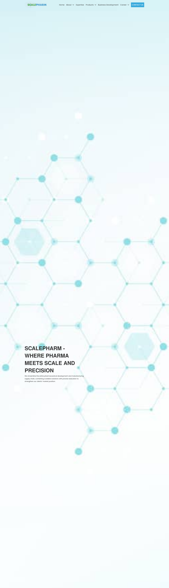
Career (123, 5)
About (68, 5)
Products (90, 5)
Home (61, 5)
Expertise (80, 5)
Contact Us (137, 5)
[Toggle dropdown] (73, 5)
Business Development (108, 5)
